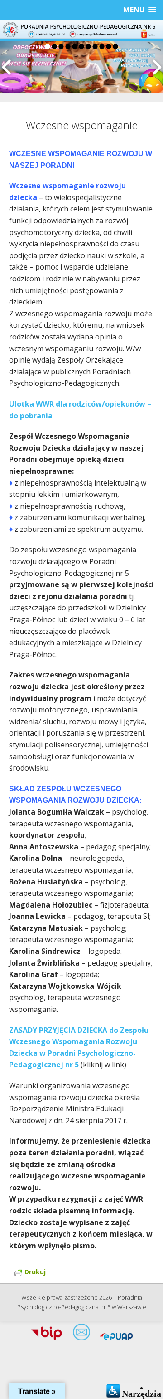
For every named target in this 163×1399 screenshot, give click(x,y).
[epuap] (116, 1334)
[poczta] (81, 1334)
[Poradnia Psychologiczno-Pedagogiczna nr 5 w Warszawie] (81, 29)
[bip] (46, 1334)
